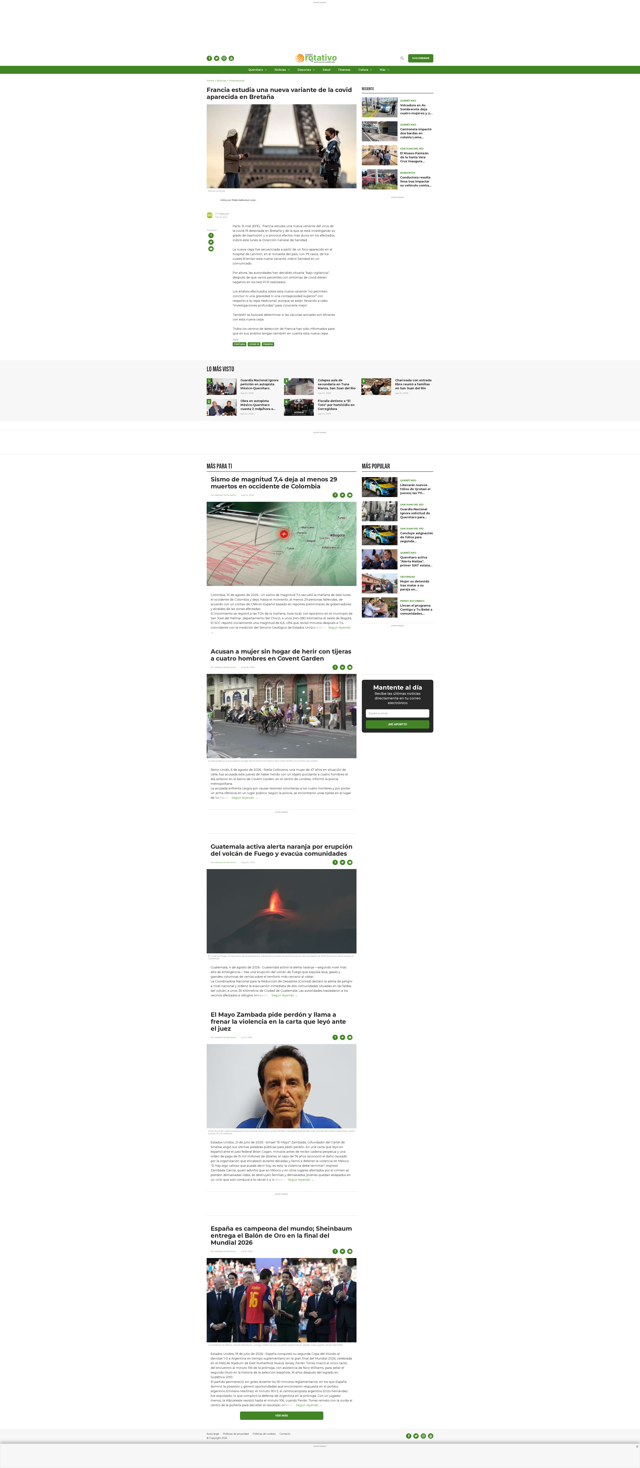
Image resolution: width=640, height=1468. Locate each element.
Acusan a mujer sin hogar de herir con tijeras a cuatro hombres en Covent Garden (281, 655)
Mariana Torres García (225, 495)
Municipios (407, 172)
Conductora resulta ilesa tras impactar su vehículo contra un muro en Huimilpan (415, 185)
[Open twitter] (216, 58)
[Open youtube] (231, 58)
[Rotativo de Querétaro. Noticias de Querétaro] (316, 58)
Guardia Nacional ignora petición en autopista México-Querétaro (259, 384)
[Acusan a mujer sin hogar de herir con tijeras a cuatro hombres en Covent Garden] (281, 715)
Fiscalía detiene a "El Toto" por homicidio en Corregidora (336, 405)
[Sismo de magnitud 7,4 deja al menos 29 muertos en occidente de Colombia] (281, 543)
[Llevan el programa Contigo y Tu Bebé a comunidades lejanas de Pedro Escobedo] (380, 607)
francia (268, 344)
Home (210, 80)
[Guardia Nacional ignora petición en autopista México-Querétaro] (221, 386)
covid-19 (254, 344)
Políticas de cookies (264, 1434)
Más (383, 69)
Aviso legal (213, 1434)
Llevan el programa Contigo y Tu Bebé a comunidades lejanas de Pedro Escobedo (416, 613)
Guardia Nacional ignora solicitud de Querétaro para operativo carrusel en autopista (415, 517)
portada (239, 344)
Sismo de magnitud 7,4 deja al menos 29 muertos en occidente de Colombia (274, 483)
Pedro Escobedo (412, 601)
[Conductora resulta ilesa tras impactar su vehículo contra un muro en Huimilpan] (380, 179)
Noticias (280, 69)
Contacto (285, 1434)
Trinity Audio (238, 200)
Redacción (224, 213)
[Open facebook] (209, 58)
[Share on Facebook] (211, 235)
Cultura (363, 69)
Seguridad (407, 576)
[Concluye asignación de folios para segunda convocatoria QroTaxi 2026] (380, 535)
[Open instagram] (224, 58)
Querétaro (255, 69)
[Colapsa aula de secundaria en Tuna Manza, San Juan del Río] (299, 386)
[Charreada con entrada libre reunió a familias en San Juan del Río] (376, 386)
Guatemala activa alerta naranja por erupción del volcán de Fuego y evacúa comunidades (281, 850)
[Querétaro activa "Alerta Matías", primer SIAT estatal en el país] (380, 559)
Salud (326, 69)
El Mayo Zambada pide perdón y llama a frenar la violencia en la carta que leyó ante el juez (278, 1021)
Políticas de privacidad (236, 1434)
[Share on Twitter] (211, 242)
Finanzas (344, 69)
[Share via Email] (211, 248)
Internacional (236, 80)
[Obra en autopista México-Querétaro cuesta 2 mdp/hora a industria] (221, 407)
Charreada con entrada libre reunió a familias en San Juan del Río (413, 384)
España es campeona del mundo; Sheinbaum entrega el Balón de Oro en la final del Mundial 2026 (281, 1235)
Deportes (304, 69)
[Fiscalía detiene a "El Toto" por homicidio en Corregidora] (299, 407)
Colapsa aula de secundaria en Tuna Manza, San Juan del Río (337, 384)
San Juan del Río (412, 148)
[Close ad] (637, 1446)
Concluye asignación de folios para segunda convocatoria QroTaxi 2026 (416, 541)
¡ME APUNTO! (397, 724)
